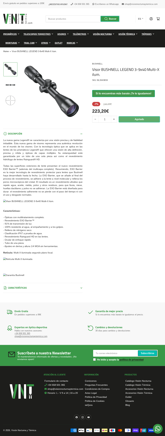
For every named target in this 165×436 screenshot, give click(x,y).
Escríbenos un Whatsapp (107, 4)
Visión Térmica (126, 34)
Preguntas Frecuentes (96, 385)
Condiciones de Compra (97, 389)
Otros (44, 43)
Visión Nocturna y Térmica (23, 430)
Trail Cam (29, 43)
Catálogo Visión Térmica (137, 385)
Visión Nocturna (102, 34)
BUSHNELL (97, 64)
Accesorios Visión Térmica (138, 393)
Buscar (112, 18)
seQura (88, 405)
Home (6, 51)
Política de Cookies (94, 401)
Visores (61, 34)
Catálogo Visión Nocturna (138, 381)
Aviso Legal (91, 393)
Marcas (71, 43)
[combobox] (83, 18)
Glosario (129, 401)
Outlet (58, 43)
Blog (127, 405)
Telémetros (79, 34)
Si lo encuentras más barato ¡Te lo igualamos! (123, 93)
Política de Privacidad (96, 397)
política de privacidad (132, 359)
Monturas (11, 43)
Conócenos (91, 381)
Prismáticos (10, 34)
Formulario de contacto (56, 381)
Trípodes (147, 34)
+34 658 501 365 (81, 4)
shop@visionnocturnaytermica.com (141, 4)
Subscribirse (147, 353)
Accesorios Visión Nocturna (139, 389)
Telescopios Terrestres (37, 34)
